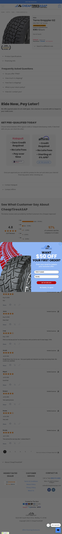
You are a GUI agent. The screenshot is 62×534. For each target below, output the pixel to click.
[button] (46, 283)
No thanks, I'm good (46, 287)
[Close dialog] (60, 244)
